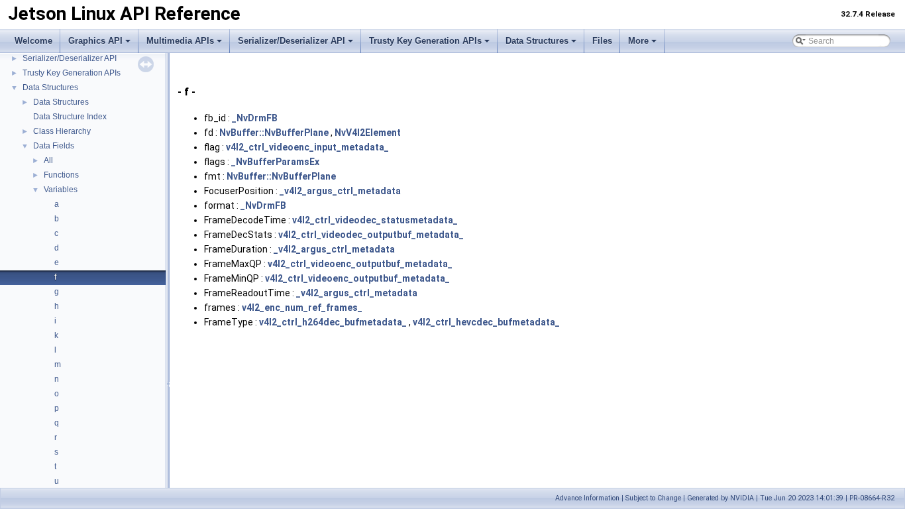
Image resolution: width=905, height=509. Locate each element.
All (48, 160)
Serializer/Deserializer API (291, 41)
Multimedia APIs (180, 41)
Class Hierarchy (62, 131)
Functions (61, 175)
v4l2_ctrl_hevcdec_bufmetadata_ (486, 322)
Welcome (33, 41)
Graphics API (95, 41)
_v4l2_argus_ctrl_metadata (340, 191)
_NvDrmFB (255, 118)
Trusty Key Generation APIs (425, 41)
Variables (61, 189)
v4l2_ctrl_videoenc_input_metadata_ (307, 147)
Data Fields (53, 145)
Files (602, 41)
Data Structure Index (70, 116)
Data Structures (537, 41)
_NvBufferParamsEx (275, 161)
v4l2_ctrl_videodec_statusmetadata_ (375, 220)
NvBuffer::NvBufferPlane (274, 132)
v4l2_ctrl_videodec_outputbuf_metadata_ (371, 234)
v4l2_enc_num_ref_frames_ (302, 307)
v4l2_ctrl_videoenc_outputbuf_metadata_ (360, 263)
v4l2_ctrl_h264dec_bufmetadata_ (333, 322)
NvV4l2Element (368, 132)
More (638, 41)
